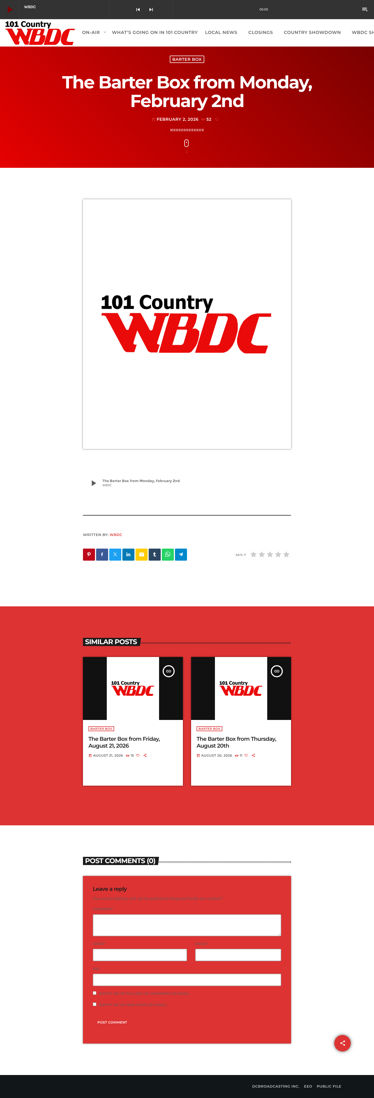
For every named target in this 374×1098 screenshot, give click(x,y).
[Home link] (40, 33)
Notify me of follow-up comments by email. (145, 994)
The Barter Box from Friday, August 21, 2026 (124, 742)
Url (96, 969)
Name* (99, 944)
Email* (201, 944)
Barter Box (187, 59)
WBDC (116, 535)
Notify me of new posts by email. (133, 1005)
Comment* (103, 909)
